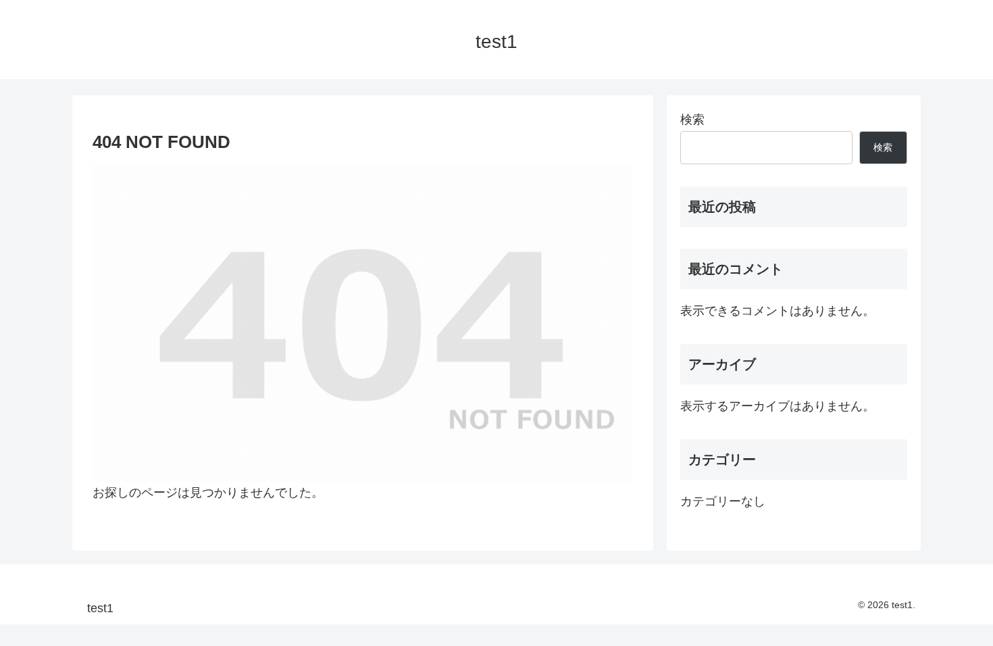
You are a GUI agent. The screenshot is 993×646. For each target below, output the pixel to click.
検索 (692, 119)
